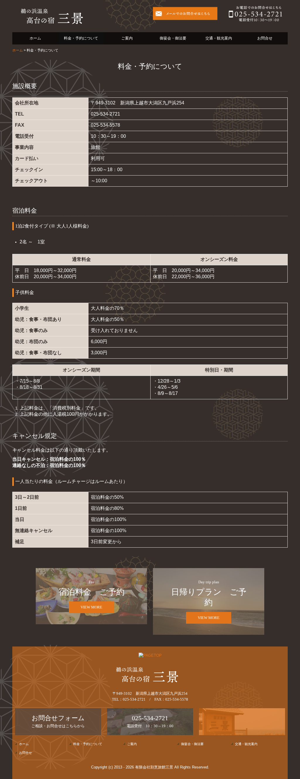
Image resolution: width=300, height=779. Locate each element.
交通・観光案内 (218, 38)
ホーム (35, 38)
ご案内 (127, 38)
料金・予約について (81, 38)
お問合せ (264, 38)
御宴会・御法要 (173, 38)
